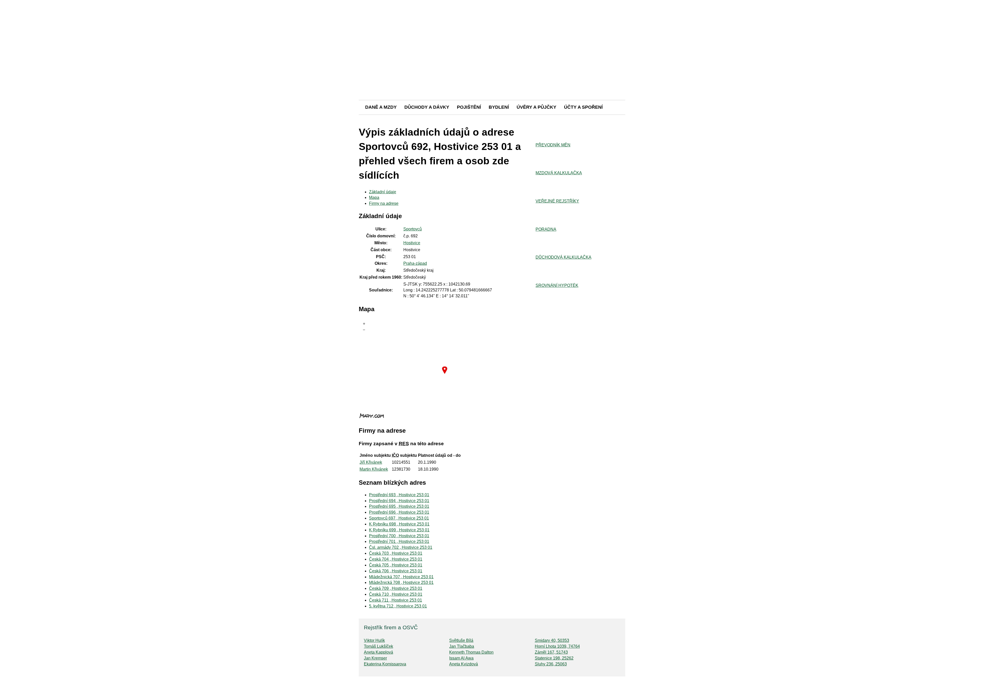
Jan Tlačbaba (461, 646)
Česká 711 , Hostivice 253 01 (395, 600)
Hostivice (411, 243)
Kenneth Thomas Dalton (471, 652)
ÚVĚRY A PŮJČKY (536, 107)
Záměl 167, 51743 (551, 652)
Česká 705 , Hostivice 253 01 (395, 565)
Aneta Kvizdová (463, 664)
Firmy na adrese (383, 203)
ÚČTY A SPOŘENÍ (583, 107)
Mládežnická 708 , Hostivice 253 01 (401, 582)
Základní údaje (382, 192)
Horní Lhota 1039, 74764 (557, 646)
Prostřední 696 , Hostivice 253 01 (399, 512)
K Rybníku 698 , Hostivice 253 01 (399, 524)
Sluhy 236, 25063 (551, 664)
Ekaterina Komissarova (385, 664)
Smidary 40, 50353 (552, 640)
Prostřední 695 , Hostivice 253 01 (399, 506)
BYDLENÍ (499, 107)
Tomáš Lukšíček (378, 646)
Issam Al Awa (461, 658)
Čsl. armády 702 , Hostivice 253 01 (400, 547)
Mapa (374, 197)
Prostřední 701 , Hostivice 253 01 (399, 541)
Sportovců (412, 229)
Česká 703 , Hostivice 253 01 (395, 553)
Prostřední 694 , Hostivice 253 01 (399, 501)
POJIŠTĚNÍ (469, 107)
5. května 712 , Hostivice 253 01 (398, 606)
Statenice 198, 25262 (554, 658)
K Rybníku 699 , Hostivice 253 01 (399, 530)
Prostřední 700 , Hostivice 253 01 (399, 536)
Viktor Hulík (374, 640)
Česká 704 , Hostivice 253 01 (395, 559)
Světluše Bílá (461, 640)
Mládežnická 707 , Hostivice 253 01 (401, 577)
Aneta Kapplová (378, 652)
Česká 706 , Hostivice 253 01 (395, 571)
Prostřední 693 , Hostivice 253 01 (399, 495)
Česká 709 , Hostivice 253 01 (395, 588)
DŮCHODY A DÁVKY (426, 107)
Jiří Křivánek (371, 462)
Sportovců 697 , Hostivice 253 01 (399, 518)
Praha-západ (415, 263)
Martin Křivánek (374, 469)
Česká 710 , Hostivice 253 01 (395, 594)
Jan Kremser (375, 658)
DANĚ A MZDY (381, 107)
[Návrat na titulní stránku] (492, 82)
